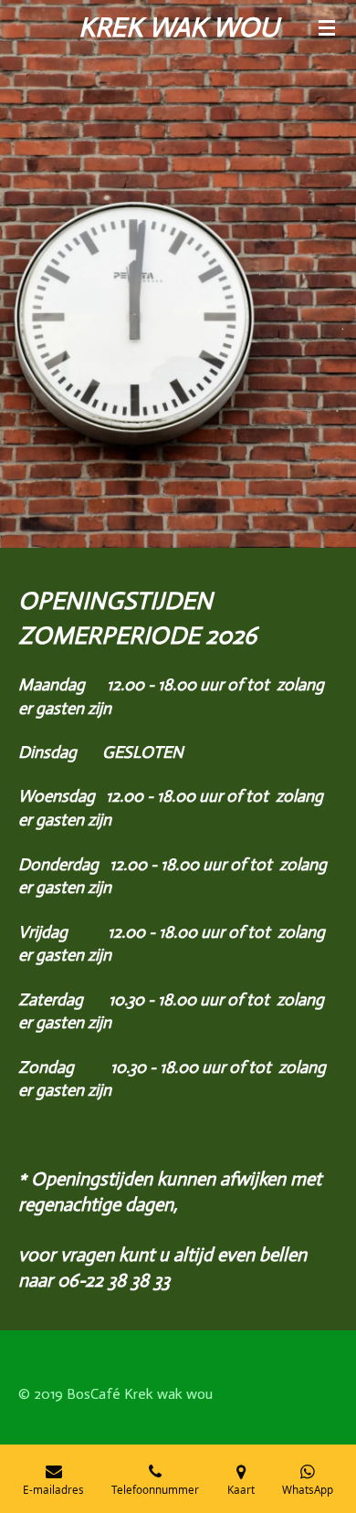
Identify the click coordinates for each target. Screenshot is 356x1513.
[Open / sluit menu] (327, 27)
